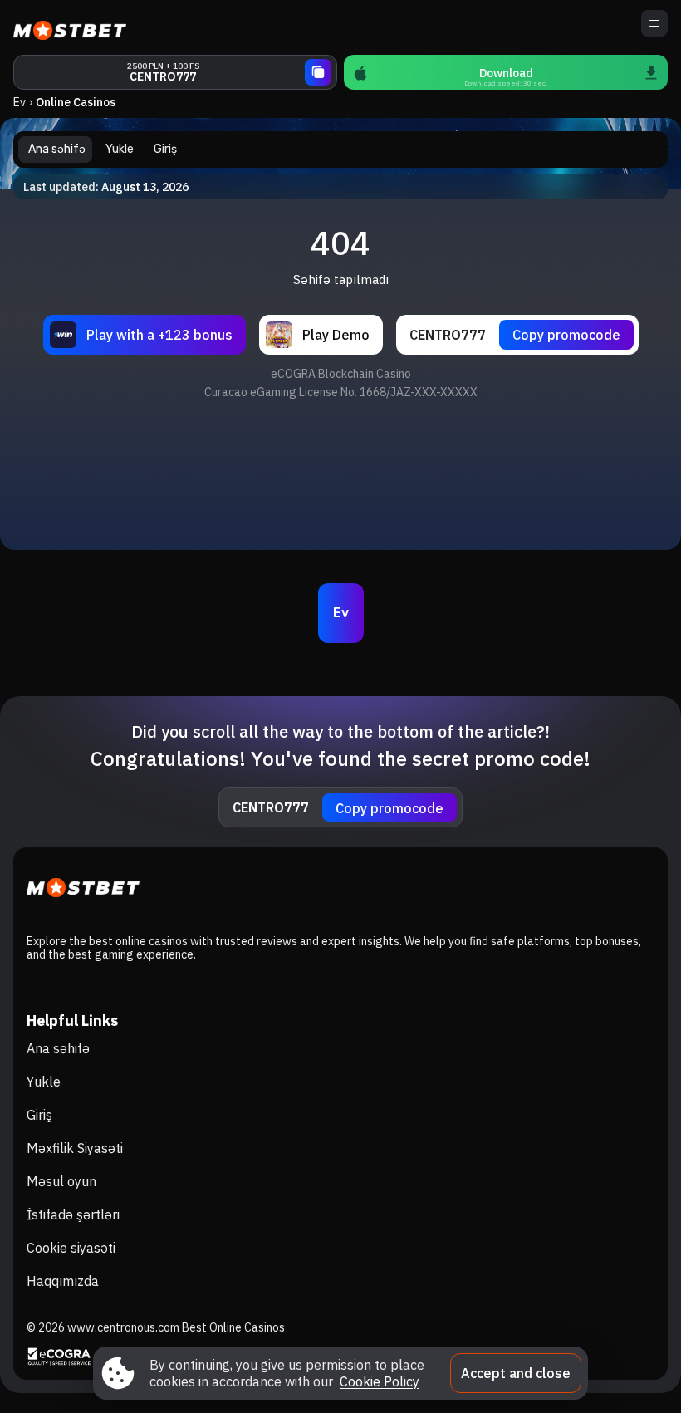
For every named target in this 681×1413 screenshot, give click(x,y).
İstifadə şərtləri (73, 1214)
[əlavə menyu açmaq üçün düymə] (654, 23)
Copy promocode (566, 334)
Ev (19, 102)
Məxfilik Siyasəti (75, 1148)
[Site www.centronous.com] (71, 27)
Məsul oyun (61, 1181)
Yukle (44, 1081)
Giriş (39, 1114)
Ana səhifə (58, 1048)
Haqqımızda (63, 1281)
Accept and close (516, 1373)
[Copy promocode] (318, 72)
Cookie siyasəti (71, 1247)
